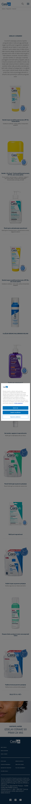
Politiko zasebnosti (18, 403)
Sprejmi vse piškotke (15, 412)
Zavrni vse (15, 408)
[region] (15, 402)
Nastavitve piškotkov (15, 417)
